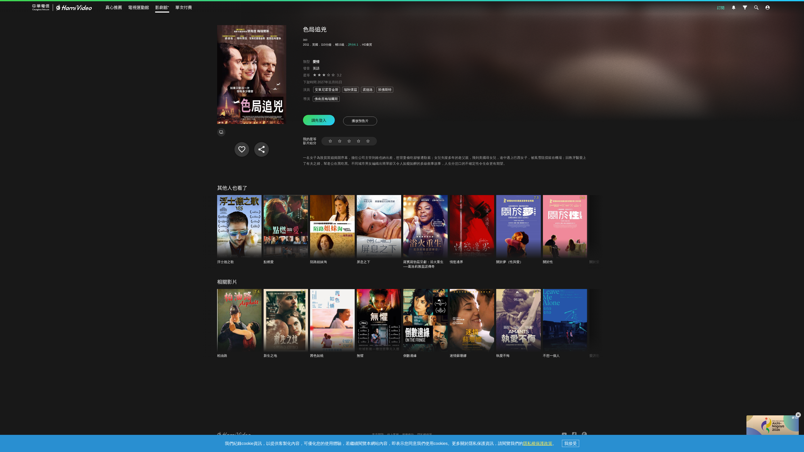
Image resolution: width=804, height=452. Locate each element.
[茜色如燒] (332, 323)
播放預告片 (360, 121)
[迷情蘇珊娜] (472, 323)
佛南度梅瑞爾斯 (326, 99)
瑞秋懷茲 (350, 89)
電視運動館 (138, 7)
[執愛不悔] (518, 323)
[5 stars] (368, 141)
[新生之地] (286, 323)
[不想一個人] (565, 323)
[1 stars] (330, 141)
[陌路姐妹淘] (332, 229)
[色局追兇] (241, 149)
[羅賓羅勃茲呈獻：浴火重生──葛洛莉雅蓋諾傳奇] (425, 232)
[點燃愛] (286, 229)
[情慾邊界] (472, 229)
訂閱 (720, 7)
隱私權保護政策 (537, 443)
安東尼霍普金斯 (326, 89)
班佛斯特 (385, 89)
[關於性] (565, 229)
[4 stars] (358, 141)
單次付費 (183, 7)
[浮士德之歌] (239, 229)
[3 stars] (349, 141)
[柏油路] (239, 323)
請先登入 (318, 120)
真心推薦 (113, 7)
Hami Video (62, 7)
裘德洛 (368, 89)
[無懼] (379, 323)
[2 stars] (339, 141)
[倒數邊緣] (425, 323)
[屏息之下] (379, 229)
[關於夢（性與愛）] (518, 229)
